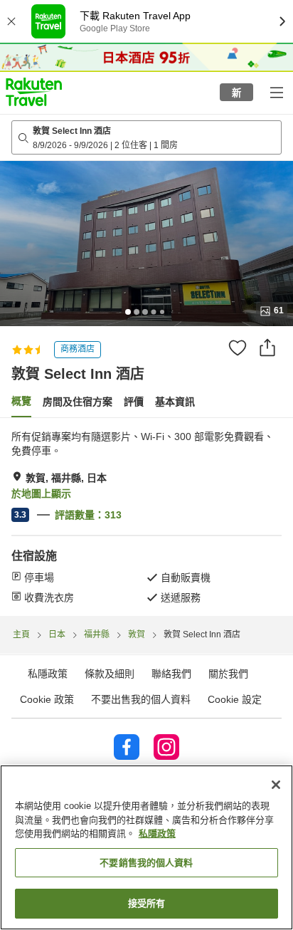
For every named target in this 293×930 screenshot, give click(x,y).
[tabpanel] (146, 517)
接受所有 (147, 903)
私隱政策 (157, 833)
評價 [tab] (134, 401)
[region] (146, 847)
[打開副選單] (276, 91)
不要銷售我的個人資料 (146, 862)
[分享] (267, 347)
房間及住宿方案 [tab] (77, 401)
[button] (34, 92)
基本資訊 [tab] (175, 401)
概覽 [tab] (21, 401)
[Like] (237, 347)
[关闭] (276, 784)
